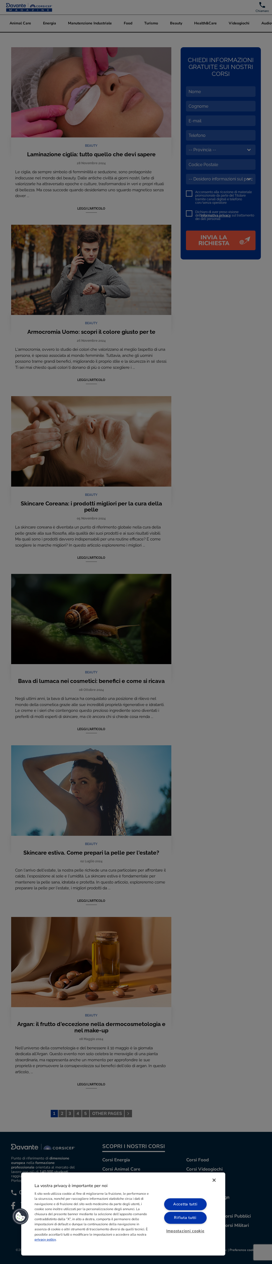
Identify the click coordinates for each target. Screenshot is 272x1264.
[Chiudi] (214, 1180)
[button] (20, 1216)
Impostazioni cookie (185, 1230)
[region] (123, 1214)
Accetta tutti (185, 1204)
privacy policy (45, 1239)
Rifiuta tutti (185, 1217)
